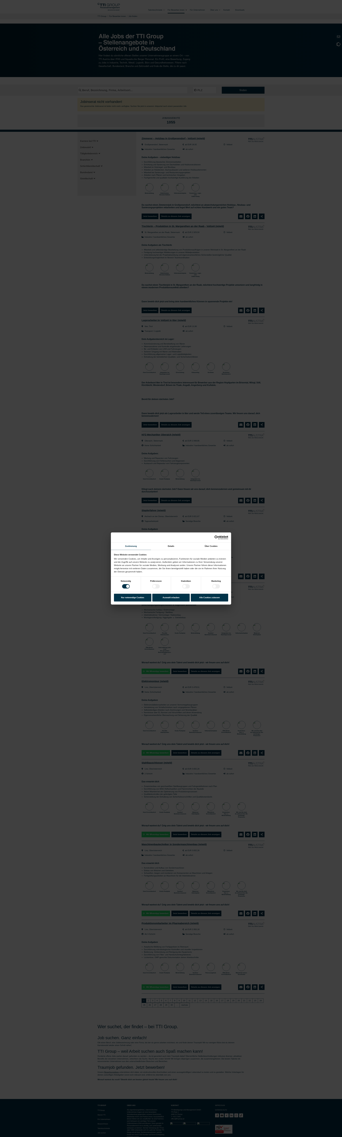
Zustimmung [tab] (131, 546)
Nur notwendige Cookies (132, 597)
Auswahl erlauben (171, 597)
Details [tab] (171, 546)
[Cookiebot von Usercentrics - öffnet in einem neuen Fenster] (216, 537)
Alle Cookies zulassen (209, 597)
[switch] (156, 586)
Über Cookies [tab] (211, 546)
